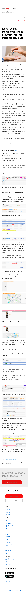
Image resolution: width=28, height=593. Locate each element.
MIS (6, 551)
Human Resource (9, 542)
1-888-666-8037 (9, 581)
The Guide (9, 8)
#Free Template (6, 456)
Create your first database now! (11, 482)
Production (7, 539)
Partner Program (9, 525)
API (6, 520)
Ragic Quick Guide (9, 558)
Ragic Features (8, 512)
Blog (6, 561)
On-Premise (8, 509)
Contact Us (7, 566)
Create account (14, 496)
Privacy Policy (18, 590)
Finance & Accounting (10, 547)
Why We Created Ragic (10, 559)
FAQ (6, 528)
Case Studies (8, 523)
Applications (9, 459)
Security (7, 511)
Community (8, 562)
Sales (6, 534)
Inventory (7, 536)
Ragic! (9, 462)
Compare (7, 514)
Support (7, 548)
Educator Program (9, 526)
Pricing (7, 508)
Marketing (7, 545)
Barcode (7, 540)
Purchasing (7, 537)
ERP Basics (7, 529)
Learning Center (9, 519)
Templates (15, 459)
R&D (6, 553)
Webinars (7, 522)
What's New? (8, 564)
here (16, 150)
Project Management (10, 544)
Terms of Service (10, 590)
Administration (8, 550)
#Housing (13, 456)
